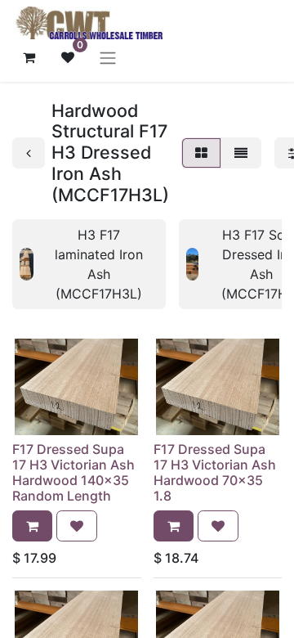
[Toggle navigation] (108, 57)
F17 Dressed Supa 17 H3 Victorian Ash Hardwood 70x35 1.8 (215, 473)
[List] (240, 152)
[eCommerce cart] (28, 57)
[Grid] (201, 152)
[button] (32, 525)
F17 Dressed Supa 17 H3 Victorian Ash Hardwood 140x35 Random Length (73, 473)
